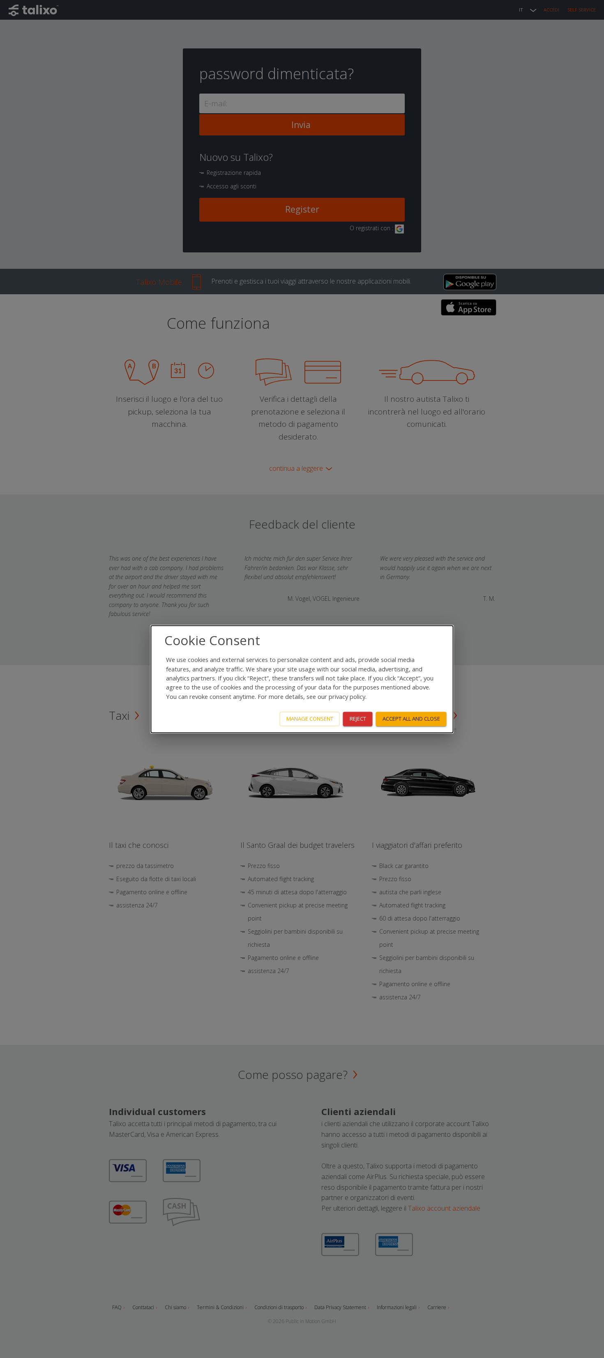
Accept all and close (411, 718)
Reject (358, 718)
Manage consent (309, 718)
